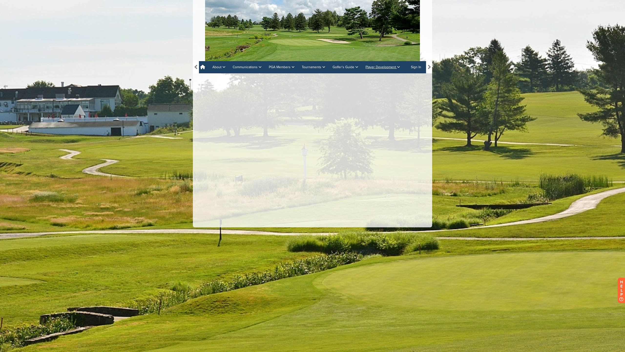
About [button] (217, 67)
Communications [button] (246, 67)
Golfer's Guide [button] (344, 67)
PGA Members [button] (280, 67)
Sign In (416, 67)
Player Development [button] (381, 67)
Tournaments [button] (312, 67)
